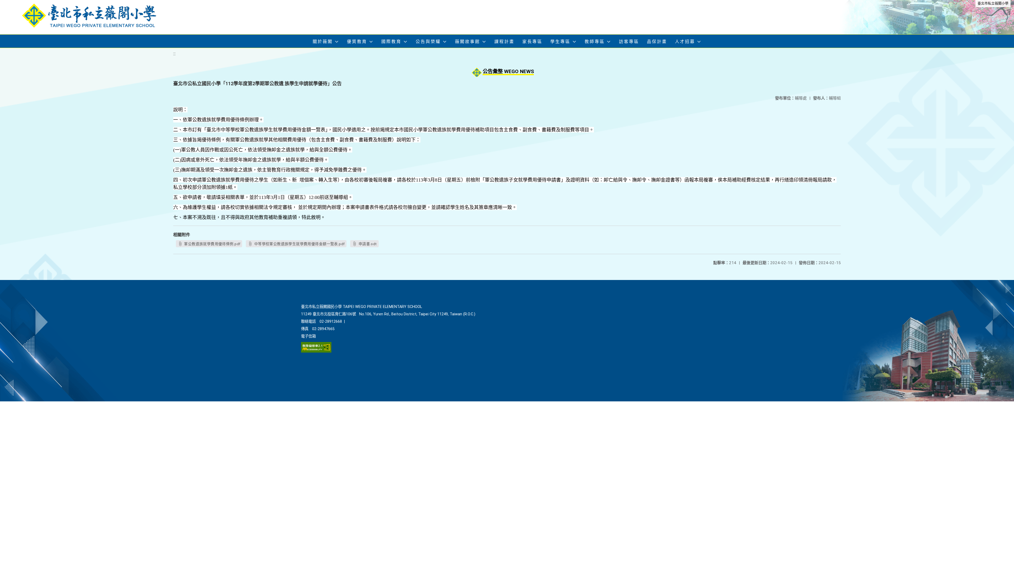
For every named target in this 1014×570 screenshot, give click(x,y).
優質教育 (357, 41)
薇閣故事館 (467, 41)
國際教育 (391, 41)
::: (174, 53)
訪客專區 (629, 41)
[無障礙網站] (316, 351)
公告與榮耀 (428, 41)
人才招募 (685, 41)
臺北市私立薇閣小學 (993, 3)
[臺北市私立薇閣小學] (93, 17)
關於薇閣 (323, 41)
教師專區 (595, 41)
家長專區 (532, 41)
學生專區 (560, 41)
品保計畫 (657, 41)
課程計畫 (504, 41)
